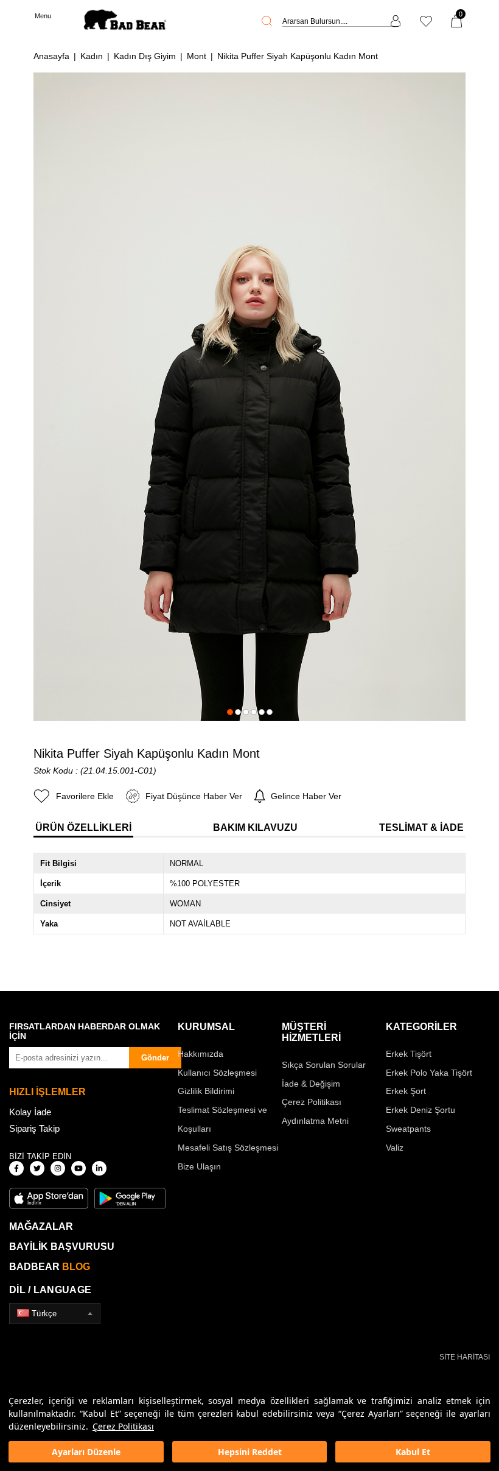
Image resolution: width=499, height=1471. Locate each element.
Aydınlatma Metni (315, 1121)
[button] (230, 712)
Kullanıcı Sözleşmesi (217, 1073)
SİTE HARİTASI (464, 1357)
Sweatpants (408, 1129)
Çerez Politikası (123, 1426)
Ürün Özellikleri (83, 827)
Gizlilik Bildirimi (206, 1091)
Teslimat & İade (421, 827)
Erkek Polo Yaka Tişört (429, 1073)
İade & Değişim (311, 1083)
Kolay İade (30, 1112)
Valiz (394, 1147)
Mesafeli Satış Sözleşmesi (228, 1147)
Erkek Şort (406, 1091)
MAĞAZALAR (41, 1226)
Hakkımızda (200, 1054)
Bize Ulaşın (199, 1166)
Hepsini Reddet (250, 1452)
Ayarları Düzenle (86, 1452)
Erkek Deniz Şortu (420, 1110)
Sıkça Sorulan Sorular (324, 1065)
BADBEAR (49, 1266)
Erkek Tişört (408, 1054)
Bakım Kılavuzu (255, 827)
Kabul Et (413, 1452)
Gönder (155, 1057)
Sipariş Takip (34, 1128)
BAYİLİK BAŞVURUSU (61, 1246)
